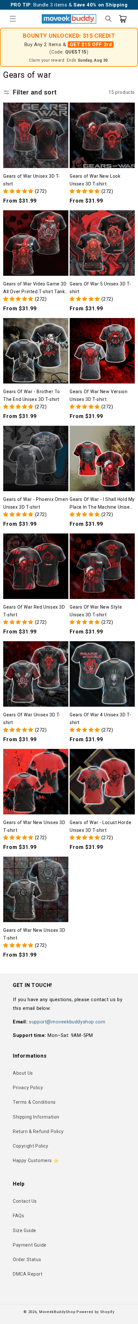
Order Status (27, 1259)
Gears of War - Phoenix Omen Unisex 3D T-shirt (35, 503)
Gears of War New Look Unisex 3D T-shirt (95, 180)
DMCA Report (28, 1274)
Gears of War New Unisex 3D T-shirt (34, 826)
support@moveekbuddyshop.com (67, 1022)
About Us (23, 1073)
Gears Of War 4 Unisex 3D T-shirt (100, 718)
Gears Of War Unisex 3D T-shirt (32, 718)
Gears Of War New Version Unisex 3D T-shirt (98, 395)
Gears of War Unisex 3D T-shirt (31, 180)
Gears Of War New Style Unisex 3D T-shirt (96, 610)
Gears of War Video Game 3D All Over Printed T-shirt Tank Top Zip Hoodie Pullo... (35, 288)
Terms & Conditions (34, 1102)
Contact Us (25, 1201)
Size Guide (24, 1230)
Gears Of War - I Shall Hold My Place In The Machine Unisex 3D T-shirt (102, 504)
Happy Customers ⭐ (36, 1160)
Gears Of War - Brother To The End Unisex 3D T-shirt (31, 395)
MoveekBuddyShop (57, 1312)
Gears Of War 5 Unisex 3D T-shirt (100, 287)
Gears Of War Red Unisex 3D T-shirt (34, 610)
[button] (13, 19)
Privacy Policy (28, 1087)
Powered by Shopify (95, 1312)
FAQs (18, 1215)
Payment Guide (30, 1245)
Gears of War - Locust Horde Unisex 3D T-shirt (100, 826)
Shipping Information (36, 1117)
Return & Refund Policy (38, 1131)
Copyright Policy (30, 1146)
